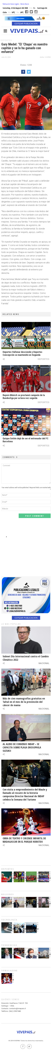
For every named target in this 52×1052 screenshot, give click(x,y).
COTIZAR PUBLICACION (26, 23)
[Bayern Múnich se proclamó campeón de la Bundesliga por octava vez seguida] (26, 378)
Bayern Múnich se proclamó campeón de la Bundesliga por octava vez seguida (24, 396)
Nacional (44, 663)
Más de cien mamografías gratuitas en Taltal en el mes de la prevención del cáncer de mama (24, 702)
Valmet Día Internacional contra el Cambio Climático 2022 (26, 658)
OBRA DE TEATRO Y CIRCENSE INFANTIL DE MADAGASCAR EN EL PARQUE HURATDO (24, 839)
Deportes (6, 40)
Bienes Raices (25, 4)
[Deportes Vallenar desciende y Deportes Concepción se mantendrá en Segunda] (26, 335)
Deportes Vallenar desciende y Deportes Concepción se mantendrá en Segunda (22, 353)
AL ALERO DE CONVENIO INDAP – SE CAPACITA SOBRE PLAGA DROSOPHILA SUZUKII (22, 747)
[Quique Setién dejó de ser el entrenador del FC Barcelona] (26, 421)
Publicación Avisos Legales (11, 4)
